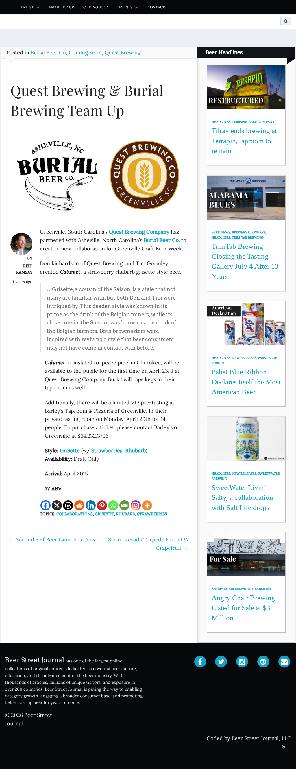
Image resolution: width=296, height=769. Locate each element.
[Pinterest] (102, 505)
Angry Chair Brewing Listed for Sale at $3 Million (243, 608)
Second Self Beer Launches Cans (52, 539)
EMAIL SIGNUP (61, 7)
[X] (57, 505)
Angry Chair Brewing (231, 589)
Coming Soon (96, 7)
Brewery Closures (248, 232)
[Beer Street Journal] (8, 7)
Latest (27, 7)
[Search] (285, 21)
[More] (147, 505)
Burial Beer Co (48, 52)
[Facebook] (45, 505)
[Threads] (68, 505)
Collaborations (74, 514)
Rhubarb (125, 514)
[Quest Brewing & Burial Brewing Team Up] (99, 177)
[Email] (124, 505)
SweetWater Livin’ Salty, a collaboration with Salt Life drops (242, 497)
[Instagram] (136, 505)
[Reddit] (79, 505)
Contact (156, 7)
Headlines (221, 122)
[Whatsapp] (113, 505)
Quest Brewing (122, 52)
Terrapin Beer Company (253, 122)
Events (125, 7)
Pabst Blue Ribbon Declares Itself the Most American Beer (246, 382)
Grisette (104, 514)
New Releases (244, 358)
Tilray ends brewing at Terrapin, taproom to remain (244, 140)
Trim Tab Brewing (248, 237)
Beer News (221, 232)
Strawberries (152, 514)
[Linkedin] (91, 505)
